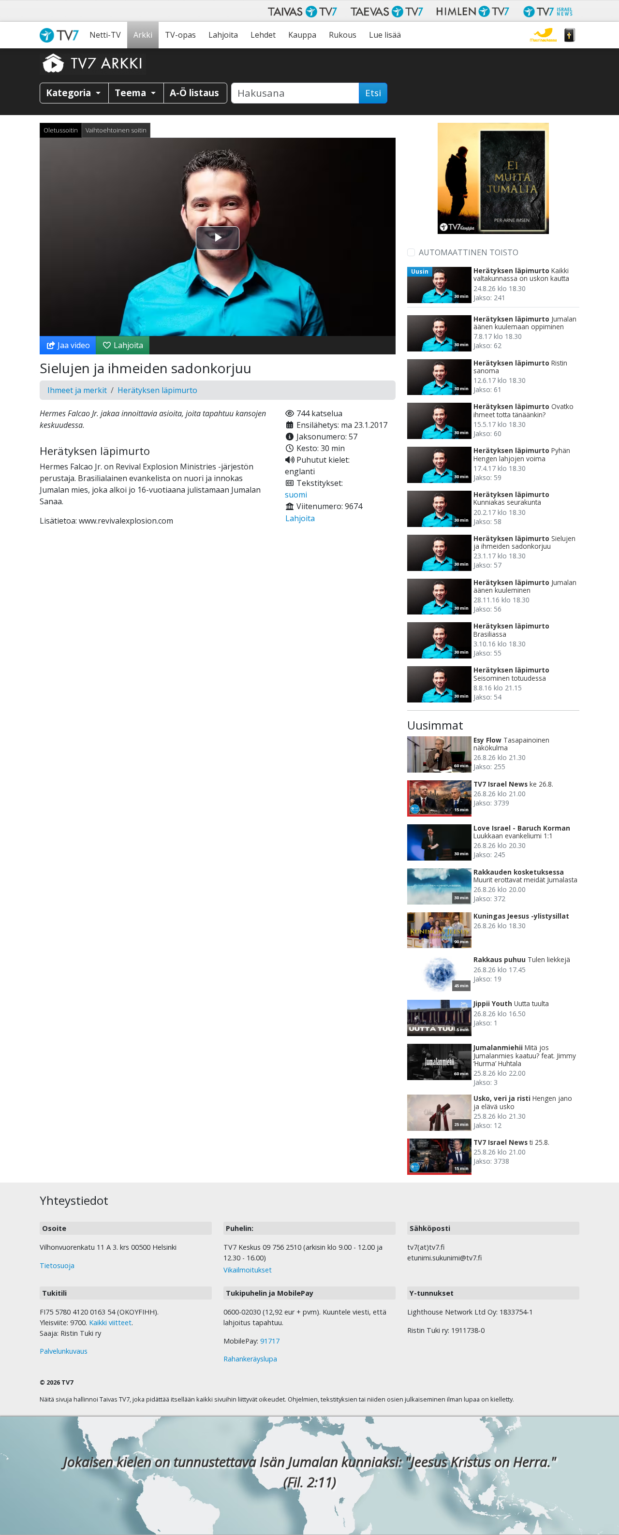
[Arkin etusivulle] (93, 63)
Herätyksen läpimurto (157, 390)
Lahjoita (223, 34)
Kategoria (69, 92)
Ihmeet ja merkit (77, 390)
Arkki (142, 34)
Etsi (373, 93)
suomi (296, 494)
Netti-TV (105, 34)
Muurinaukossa (543, 35)
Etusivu (61, 35)
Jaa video (73, 345)
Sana (569, 35)
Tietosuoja (57, 1265)
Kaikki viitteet (110, 1322)
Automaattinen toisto (468, 252)
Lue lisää (385, 34)
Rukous (342, 34)
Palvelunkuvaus (64, 1351)
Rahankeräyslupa (250, 1358)
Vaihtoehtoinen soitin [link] (116, 130)
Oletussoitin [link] (61, 130)
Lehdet (263, 34)
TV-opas (180, 34)
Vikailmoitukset (247, 1269)
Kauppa (302, 34)
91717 (270, 1340)
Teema (131, 92)
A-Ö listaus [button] (194, 92)
